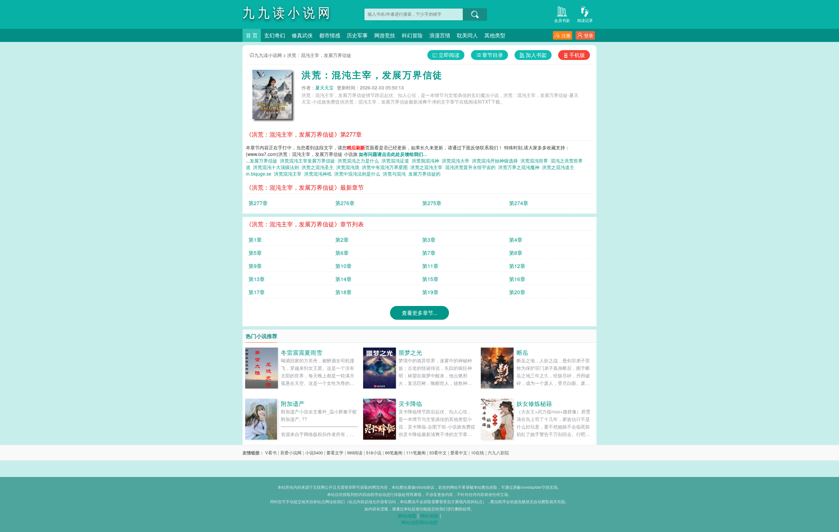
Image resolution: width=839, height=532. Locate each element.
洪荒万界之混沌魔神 (520, 167)
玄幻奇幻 (274, 35)
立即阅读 (449, 55)
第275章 (431, 203)
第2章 (342, 239)
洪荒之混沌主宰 (427, 167)
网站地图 (407, 515)
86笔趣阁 (393, 452)
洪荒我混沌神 (427, 160)
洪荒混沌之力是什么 (359, 160)
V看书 (271, 452)
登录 (588, 35)
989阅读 (354, 452)
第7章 (429, 252)
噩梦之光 (410, 352)
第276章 (345, 203)
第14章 (343, 279)
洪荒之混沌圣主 (319, 167)
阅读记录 (585, 20)
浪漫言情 (439, 35)
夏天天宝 (324, 87)
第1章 (255, 239)
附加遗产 (292, 403)
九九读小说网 (268, 55)
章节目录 (492, 55)
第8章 (515, 252)
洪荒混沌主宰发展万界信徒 (309, 160)
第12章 (517, 266)
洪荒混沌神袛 (319, 173)
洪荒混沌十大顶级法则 (277, 167)
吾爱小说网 (291, 452)
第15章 (430, 279)
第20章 (517, 292)
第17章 (256, 292)
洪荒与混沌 (395, 173)
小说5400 (314, 452)
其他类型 (494, 35)
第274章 (518, 203)
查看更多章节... (419, 312)
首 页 (252, 35)
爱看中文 (458, 452)
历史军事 (357, 35)
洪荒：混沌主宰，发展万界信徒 (319, 55)
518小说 (373, 452)
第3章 (429, 239)
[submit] (475, 14)
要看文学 (334, 452)
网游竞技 (384, 35)
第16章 (517, 279)
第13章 (256, 279)
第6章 (342, 252)
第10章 (343, 266)
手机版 (577, 55)
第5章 (255, 252)
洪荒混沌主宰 (289, 173)
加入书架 (536, 55)
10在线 (477, 452)
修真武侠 (302, 35)
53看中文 (438, 452)
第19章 (430, 292)
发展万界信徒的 (425, 173)
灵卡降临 (410, 403)
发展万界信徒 (265, 160)
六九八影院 (498, 452)
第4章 (515, 239)
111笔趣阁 (416, 452)
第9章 (255, 266)
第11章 (430, 266)
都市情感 (329, 35)
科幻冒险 (412, 35)
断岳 (522, 352)
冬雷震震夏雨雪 (301, 352)
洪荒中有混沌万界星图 (386, 167)
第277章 (258, 203)
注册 (566, 35)
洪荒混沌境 (349, 167)
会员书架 (562, 20)
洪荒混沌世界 (535, 160)
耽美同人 (467, 35)
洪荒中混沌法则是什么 (358, 173)
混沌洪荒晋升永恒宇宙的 (471, 167)
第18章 (343, 292)
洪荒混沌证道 (396, 160)
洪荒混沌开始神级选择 (496, 160)
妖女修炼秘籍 (534, 403)
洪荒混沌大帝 (457, 160)
